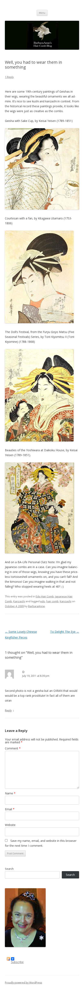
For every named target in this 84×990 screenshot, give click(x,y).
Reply (8, 710)
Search (9, 869)
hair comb (52, 601)
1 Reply (9, 77)
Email (9, 809)
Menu (42, 12)
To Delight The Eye (64, 632)
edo (42, 601)
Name (10, 793)
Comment (13, 748)
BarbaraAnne (36, 606)
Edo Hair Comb (45, 596)
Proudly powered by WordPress (23, 982)
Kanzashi (19, 601)
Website (10, 825)
